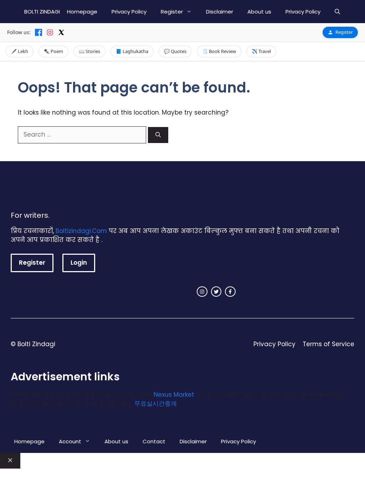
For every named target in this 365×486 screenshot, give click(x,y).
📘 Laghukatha (132, 51)
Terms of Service (328, 344)
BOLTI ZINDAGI (42, 11)
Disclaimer (219, 11)
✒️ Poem (53, 51)
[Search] (158, 135)
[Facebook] (38, 32)
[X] (61, 32)
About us (259, 11)
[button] (337, 11)
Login (79, 262)
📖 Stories (89, 51)
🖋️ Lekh (19, 51)
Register (172, 11)
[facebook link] (230, 291)
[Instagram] (49, 32)
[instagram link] (202, 291)
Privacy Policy (129, 11)
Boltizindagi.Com (81, 231)
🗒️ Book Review (219, 51)
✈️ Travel (261, 51)
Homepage (82, 11)
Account (70, 441)
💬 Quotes (175, 51)
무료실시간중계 (155, 403)
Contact (154, 441)
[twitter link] (216, 291)
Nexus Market (174, 394)
